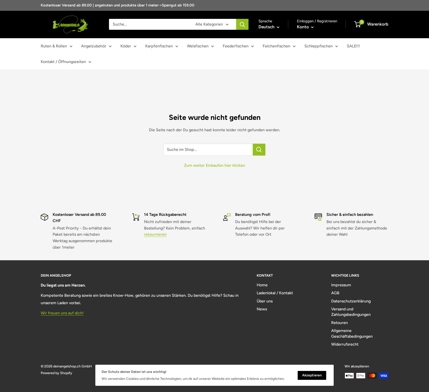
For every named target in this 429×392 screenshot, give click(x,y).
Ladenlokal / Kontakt (275, 293)
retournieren (155, 234)
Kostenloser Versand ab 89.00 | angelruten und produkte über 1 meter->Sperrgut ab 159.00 (117, 5)
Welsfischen (198, 46)
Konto (303, 26)
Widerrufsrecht (344, 344)
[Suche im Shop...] (259, 150)
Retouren (339, 322)
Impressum (341, 285)
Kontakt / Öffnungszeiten (63, 61)
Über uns (265, 301)
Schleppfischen (318, 46)
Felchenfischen (276, 46)
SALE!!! (353, 46)
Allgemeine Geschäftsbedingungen (352, 333)
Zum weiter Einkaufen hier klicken (214, 165)
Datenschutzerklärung (351, 301)
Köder (125, 46)
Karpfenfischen (159, 46)
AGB (335, 293)
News (262, 309)
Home (262, 285)
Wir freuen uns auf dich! (62, 313)
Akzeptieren (312, 375)
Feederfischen (236, 46)
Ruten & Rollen (54, 46)
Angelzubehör (93, 46)
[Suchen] (242, 24)
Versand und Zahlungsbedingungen (351, 312)
